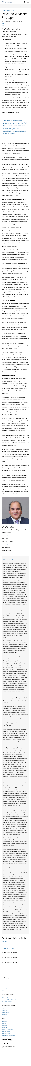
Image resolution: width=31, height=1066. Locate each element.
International (4, 985)
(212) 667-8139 (6, 548)
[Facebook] (3, 1043)
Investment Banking (5, 1012)
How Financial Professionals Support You (9, 999)
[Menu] (28, 2)
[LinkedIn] (5, 1043)
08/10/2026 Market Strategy (9, 962)
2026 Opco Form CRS (6, 1031)
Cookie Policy (4, 1021)
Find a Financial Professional (7, 1001)
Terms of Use (4, 1027)
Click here (4, 941)
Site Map (3, 990)
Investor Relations (5, 986)
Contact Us (4, 983)
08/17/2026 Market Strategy (9, 957)
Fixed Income (4, 1010)
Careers (3, 981)
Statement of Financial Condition (8, 1029)
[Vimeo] (7, 1043)
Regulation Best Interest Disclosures (8, 1035)
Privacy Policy (4, 1025)
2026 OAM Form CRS (6, 1033)
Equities (3, 1008)
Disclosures (4, 1023)
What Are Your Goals (5, 997)
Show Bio (6, 554)
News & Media (4, 988)
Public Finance (4, 1014)
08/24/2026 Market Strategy (9, 952)
